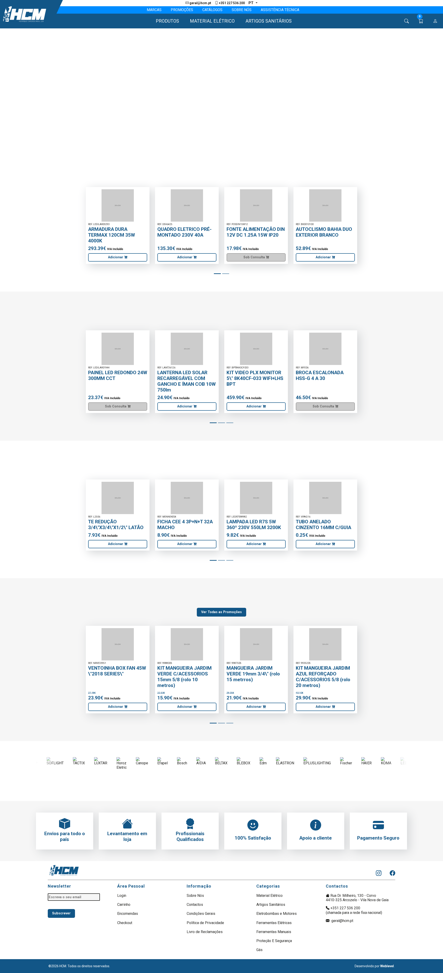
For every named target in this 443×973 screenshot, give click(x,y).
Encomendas (127, 913)
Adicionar (116, 257)
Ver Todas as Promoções (221, 612)
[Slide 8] (229, 422)
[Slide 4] (225, 273)
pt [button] (251, 3)
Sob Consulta (254, 257)
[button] (165, 21)
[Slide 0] (217, 273)
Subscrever (61, 913)
